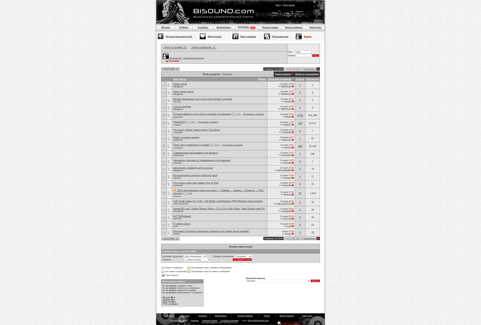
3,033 (300, 115)
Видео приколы (294, 27)
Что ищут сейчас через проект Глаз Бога (196, 129)
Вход (278, 5)
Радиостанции (270, 27)
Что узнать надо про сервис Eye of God (195, 182)
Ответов (300, 79)
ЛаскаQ (177, 101)
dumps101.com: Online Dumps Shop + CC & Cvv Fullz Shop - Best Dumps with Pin (219, 208)
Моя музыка (214, 36)
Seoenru (177, 196)
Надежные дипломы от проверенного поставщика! (202, 160)
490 (300, 146)
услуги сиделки (182, 106)
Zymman (287, 177)
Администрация (209, 320)
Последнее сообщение (279, 79)
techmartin (286, 155)
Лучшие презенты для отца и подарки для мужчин (202, 114)
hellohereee (178, 155)
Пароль (291, 55)
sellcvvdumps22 (180, 204)
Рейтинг (262, 79)
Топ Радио (244, 27)
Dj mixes (186, 316)
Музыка (165, 27)
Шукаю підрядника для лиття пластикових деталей (202, 99)
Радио (267, 316)
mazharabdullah (284, 170)
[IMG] (164, 302)
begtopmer (178, 117)
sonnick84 (178, 132)
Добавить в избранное (312, 23)
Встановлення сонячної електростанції (195, 175)
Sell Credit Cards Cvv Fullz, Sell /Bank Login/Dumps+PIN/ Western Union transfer (218, 201)
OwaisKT (177, 125)
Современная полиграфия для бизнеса (195, 152)
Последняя (309, 69)
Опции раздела (283, 74)
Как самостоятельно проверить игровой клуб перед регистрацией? (211, 231)
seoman (287, 147)
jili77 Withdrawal (182, 216)
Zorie (175, 226)
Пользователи (280, 36)
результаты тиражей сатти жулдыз (193, 167)
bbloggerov (178, 86)
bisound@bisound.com (258, 320)
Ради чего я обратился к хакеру (191, 145)
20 (300, 193)
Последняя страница (253, 114)
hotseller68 (178, 211)
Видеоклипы (224, 27)
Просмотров (312, 79)
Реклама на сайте (178, 320)
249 (300, 123)
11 (294, 69)
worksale (177, 163)
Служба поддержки (230, 320)
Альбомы (202, 27)
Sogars (288, 233)
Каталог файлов (245, 316)
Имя (290, 52)
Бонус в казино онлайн (186, 137)
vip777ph (177, 219)
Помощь (319, 20)
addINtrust (178, 140)
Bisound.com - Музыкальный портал (187, 58)
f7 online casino (181, 223)
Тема (175, 79)
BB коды (166, 297)
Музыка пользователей (179, 36)
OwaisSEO (179, 122)
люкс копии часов (183, 91)
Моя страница (248, 36)
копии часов (180, 84)
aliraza (288, 116)
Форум (307, 36)
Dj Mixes (183, 27)
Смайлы (166, 299)
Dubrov (176, 234)
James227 (286, 139)
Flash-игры (315, 27)
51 (298, 69)
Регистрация (289, 5)
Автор (182, 79)
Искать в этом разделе (307, 74)
